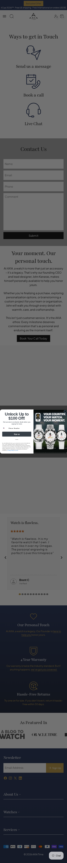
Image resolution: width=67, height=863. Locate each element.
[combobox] (5, 428)
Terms (16, 450)
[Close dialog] (65, 411)
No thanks (16, 439)
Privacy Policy (10, 450)
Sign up (17, 434)
